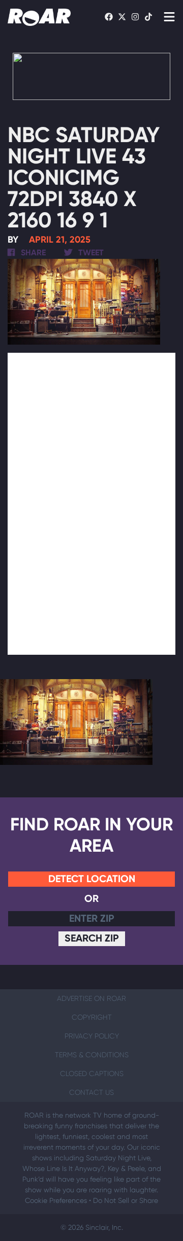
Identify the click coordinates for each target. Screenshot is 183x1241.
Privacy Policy (92, 1036)
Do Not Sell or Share (125, 1200)
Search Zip (92, 938)
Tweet (90, 252)
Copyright (92, 1017)
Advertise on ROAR (91, 998)
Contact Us (91, 1092)
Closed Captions (92, 1073)
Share (32, 252)
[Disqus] (91, 502)
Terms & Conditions (92, 1055)
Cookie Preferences (56, 1200)
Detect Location (91, 879)
